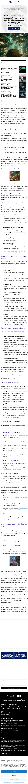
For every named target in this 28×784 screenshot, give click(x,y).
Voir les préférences (14, 779)
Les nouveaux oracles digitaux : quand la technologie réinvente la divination (20, 656)
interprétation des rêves (14, 117)
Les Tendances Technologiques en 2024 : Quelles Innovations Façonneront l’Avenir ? (7, 656)
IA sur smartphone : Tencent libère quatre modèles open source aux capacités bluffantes (8, 78)
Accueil (5, 6)
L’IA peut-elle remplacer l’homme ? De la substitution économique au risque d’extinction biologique (9, 86)
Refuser (14, 775)
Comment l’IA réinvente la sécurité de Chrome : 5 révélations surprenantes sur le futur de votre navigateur (8, 94)
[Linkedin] (18, 696)
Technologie (4, 753)
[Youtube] (20, 696)
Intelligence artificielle (12, 6)
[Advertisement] (14, 634)
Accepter (14, 771)
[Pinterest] (15, 28)
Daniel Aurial (8, 25)
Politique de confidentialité (19, 782)
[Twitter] (12, 28)
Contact (3, 711)
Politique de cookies (7, 782)
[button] (26, 758)
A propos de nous (5, 714)
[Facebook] (9, 28)
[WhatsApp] (18, 28)
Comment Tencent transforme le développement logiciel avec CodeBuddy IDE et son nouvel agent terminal (9, 70)
